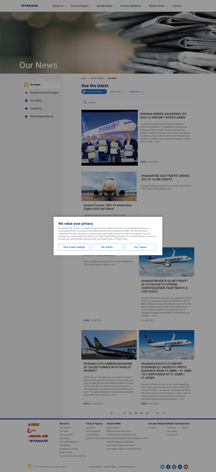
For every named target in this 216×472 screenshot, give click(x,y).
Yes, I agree (140, 247)
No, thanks (107, 247)
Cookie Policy (106, 239)
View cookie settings (74, 247)
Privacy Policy (121, 239)
